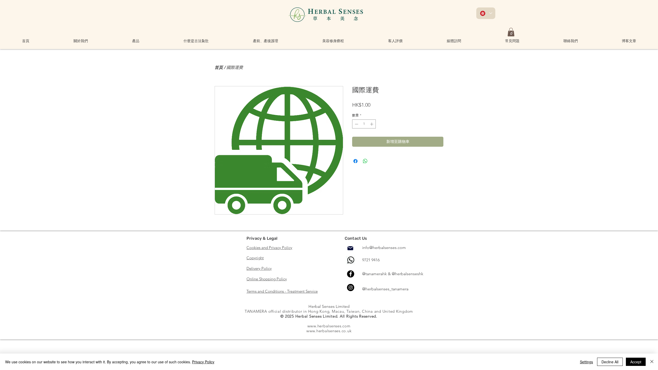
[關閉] (652, 362)
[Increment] (372, 124)
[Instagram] (350, 287)
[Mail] (350, 248)
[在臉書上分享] (355, 161)
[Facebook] (350, 274)
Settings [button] (586, 361)
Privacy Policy (203, 361)
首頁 (219, 67)
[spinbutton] (364, 124)
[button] (80, 41)
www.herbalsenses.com (329, 325)
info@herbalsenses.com (384, 247)
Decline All (609, 361)
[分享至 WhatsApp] (365, 161)
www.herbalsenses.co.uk (329, 330)
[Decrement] (356, 124)
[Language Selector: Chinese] (485, 13)
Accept (635, 361)
